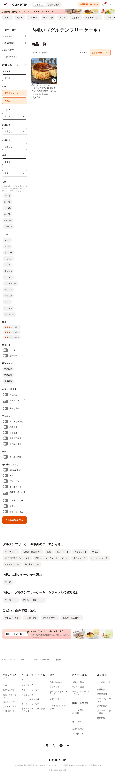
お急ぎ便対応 (27, 685)
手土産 (8, 582)
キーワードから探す (30, 704)
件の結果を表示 (14, 520)
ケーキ (23, 659)
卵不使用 (13, 432)
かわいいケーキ (12, 564)
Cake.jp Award (56, 682)
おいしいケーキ (32, 564)
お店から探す (27, 694)
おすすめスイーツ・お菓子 (17, 558)
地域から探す (78, 729)
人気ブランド (80, 552)
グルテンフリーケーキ (41, 659)
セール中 (13, 350)
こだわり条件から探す (31, 699)
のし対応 (13, 394)
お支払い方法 (9, 690)
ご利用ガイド (9, 711)
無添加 (12, 506)
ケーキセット (11, 552)
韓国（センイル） (17, 512)
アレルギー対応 (16, 421)
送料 (5, 685)
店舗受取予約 (53, 4)
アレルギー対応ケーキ (33, 600)
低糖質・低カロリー (17, 493)
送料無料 (13, 356)
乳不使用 (13, 427)
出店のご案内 (78, 682)
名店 (11, 475)
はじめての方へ (10, 702)
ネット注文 (39, 4)
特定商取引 (102, 694)
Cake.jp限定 (15, 470)
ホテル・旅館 (78, 687)
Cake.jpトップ (8, 659)
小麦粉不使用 (15, 438)
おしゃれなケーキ (99, 558)
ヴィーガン (14, 481)
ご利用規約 (102, 706)
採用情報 (101, 718)
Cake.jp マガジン (79, 733)
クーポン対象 (15, 457)
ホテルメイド (63, 552)
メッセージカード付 (17, 401)
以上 (17, 327)
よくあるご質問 (10, 706)
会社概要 (101, 689)
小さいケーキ (79, 558)
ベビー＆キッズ (93, 17)
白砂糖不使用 (15, 444)
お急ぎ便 (75, 17)
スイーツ (33, 17)
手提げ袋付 (14, 408)
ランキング (48, 17)
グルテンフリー (16, 500)
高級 (49, 552)
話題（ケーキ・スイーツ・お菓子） (51, 558)
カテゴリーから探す (30, 690)
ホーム (7, 17)
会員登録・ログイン (89, 4)
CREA (95, 552)
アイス (62, 17)
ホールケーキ (15, 487)
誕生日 (20, 17)
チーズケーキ (11, 600)
